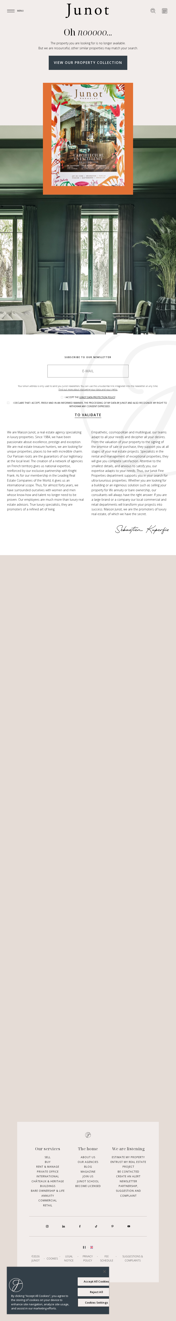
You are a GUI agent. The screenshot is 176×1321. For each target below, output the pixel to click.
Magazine (88, 1171)
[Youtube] (129, 1226)
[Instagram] (47, 1226)
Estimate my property (128, 1157)
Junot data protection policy (97, 397)
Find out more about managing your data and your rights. (88, 389)
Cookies (52, 1258)
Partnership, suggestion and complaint (128, 1191)
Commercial (47, 1200)
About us (88, 1157)
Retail (47, 1205)
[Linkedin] (64, 1226)
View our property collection (88, 62)
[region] (58, 1290)
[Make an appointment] (164, 10)
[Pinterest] (112, 1226)
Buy (48, 1162)
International (47, 1176)
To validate (88, 415)
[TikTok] (96, 1226)
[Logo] (87, 10)
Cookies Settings (96, 1302)
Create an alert (128, 1176)
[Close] (104, 1271)
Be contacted (128, 1171)
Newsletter (128, 1181)
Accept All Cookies (96, 1281)
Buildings (47, 1186)
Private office (48, 1171)
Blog (88, 1167)
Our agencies (88, 1162)
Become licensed (88, 1186)
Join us (88, 1176)
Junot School (88, 1181)
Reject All (96, 1292)
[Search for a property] (153, 10)
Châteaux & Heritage (48, 1181)
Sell (48, 1157)
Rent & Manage (47, 1167)
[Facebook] (80, 1226)
